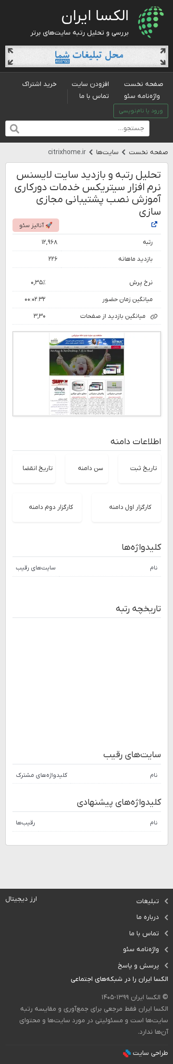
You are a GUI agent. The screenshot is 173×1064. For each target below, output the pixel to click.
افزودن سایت (90, 84)
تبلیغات (147, 901)
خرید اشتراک (39, 84)
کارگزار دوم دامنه (51, 507)
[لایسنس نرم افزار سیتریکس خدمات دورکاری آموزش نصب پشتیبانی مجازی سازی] (154, 224)
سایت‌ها (107, 152)
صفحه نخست (143, 84)
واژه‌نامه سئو (142, 96)
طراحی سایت (150, 1053)
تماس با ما (94, 96)
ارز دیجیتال (21, 899)
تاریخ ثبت (143, 468)
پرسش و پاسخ (138, 965)
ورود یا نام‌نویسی (141, 111)
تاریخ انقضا (38, 468)
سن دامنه (90, 468)
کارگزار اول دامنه (130, 507)
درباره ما (147, 917)
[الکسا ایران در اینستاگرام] (63, 980)
